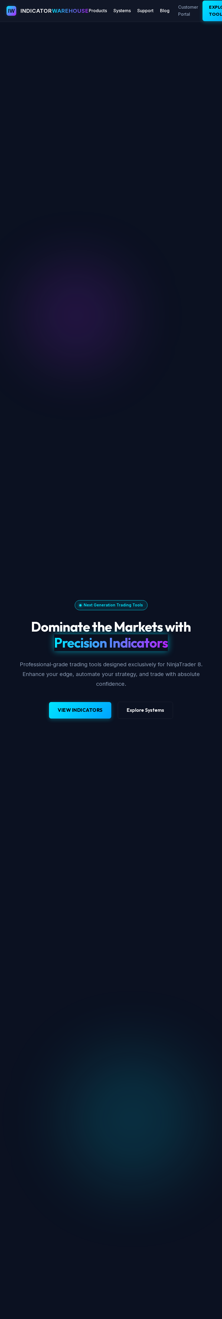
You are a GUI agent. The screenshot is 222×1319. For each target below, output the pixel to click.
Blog (164, 10)
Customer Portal (188, 10)
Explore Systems (145, 710)
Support (145, 10)
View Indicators (80, 710)
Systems (122, 10)
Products (98, 10)
